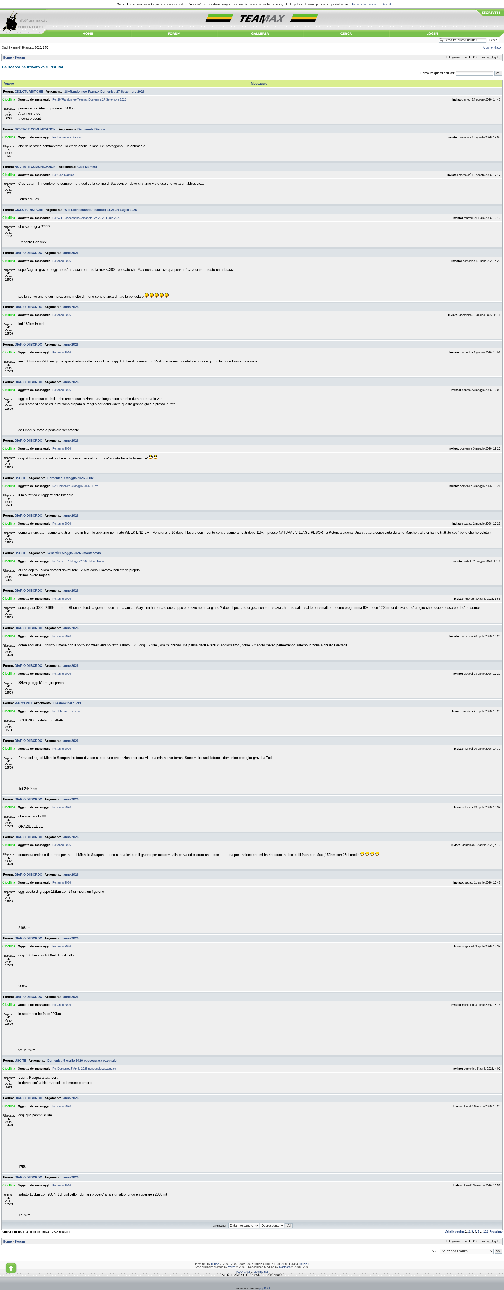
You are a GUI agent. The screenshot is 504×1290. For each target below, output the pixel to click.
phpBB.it (304, 1263)
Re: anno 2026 (61, 260)
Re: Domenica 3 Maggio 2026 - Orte (75, 486)
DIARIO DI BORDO (28, 253)
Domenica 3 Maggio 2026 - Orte (70, 478)
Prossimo (496, 1231)
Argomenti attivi (492, 47)
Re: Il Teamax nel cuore (67, 711)
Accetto (387, 4)
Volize (231, 1266)
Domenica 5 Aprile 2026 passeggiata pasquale (82, 1060)
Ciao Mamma (87, 167)
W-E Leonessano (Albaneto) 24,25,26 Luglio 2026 (100, 210)
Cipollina (8, 99)
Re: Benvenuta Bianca (66, 137)
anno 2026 (71, 253)
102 (485, 1231)
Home (7, 57)
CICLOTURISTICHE (29, 91)
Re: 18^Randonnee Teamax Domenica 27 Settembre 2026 (89, 99)
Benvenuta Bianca (91, 129)
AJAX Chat (243, 1271)
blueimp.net (261, 1271)
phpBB (215, 1263)
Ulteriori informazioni (363, 4)
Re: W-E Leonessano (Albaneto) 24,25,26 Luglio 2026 (86, 217)
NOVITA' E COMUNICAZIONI (35, 129)
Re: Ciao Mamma (63, 174)
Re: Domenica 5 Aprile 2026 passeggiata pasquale (84, 1068)
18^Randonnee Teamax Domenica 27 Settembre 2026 (104, 91)
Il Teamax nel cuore (66, 703)
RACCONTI (23, 703)
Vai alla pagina (454, 1231)
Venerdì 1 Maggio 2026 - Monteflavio (74, 553)
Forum (20, 57)
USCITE (20, 478)
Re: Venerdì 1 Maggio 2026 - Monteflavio (78, 561)
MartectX (285, 1266)
